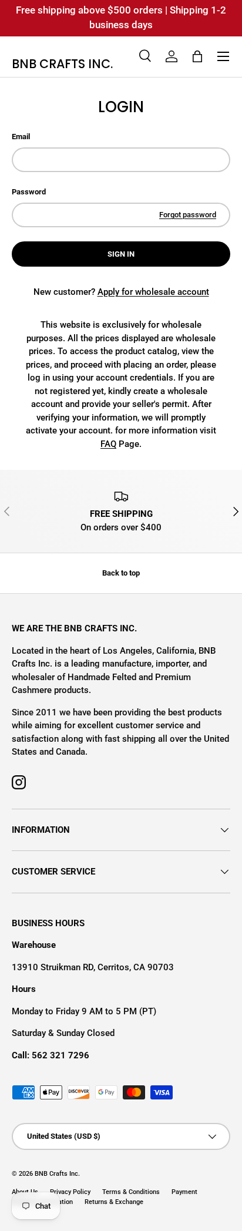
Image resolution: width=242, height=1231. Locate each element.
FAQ (108, 444)
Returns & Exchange (114, 1202)
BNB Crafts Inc (56, 1174)
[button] (197, 56)
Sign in (121, 254)
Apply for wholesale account (153, 292)
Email (21, 136)
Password (29, 191)
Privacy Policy (70, 1192)
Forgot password (187, 214)
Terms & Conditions (131, 1192)
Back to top (121, 573)
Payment (184, 1192)
